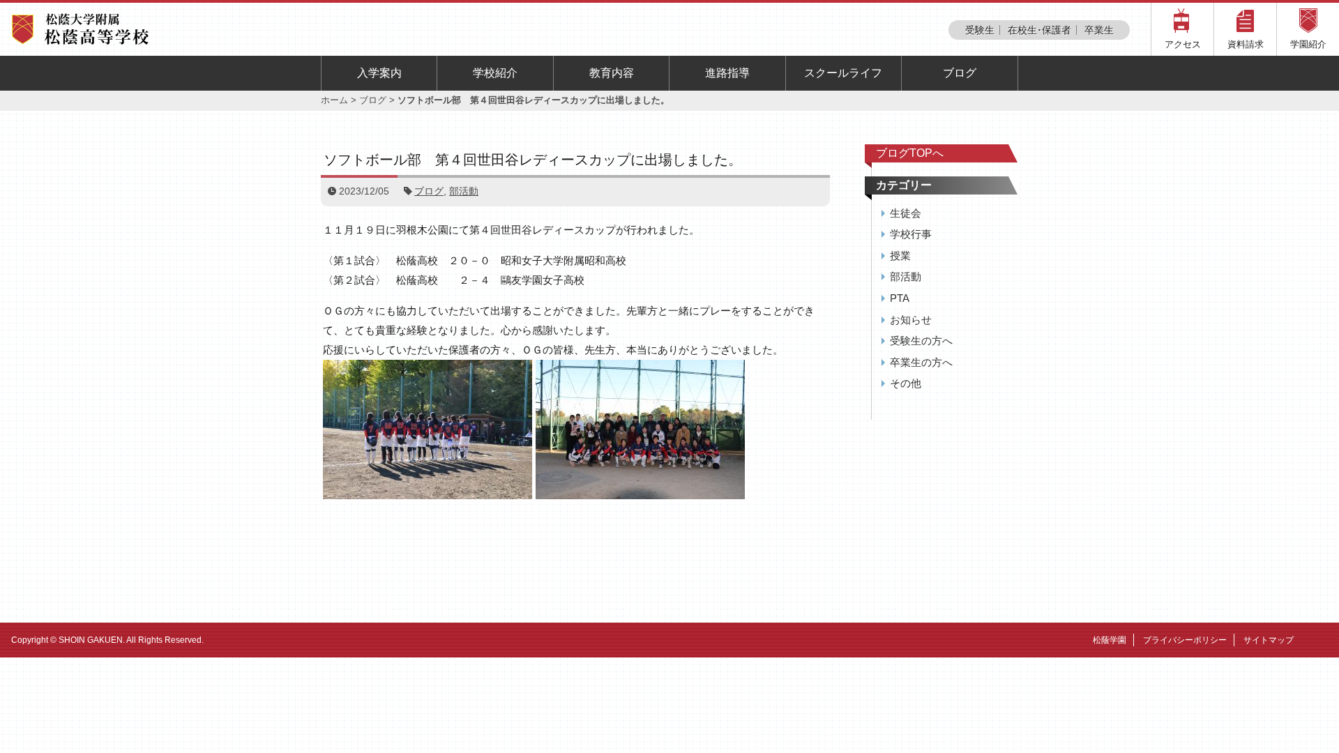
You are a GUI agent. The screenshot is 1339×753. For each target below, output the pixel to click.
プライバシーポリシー (1185, 640)
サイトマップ (1268, 640)
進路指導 (727, 73)
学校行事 (911, 234)
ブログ (959, 73)
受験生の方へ (921, 341)
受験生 (979, 30)
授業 (900, 255)
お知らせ (911, 320)
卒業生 (1099, 30)
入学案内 (379, 73)
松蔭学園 (1109, 640)
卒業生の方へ (921, 362)
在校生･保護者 (1039, 30)
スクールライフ (843, 73)
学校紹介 (495, 73)
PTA (899, 298)
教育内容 (611, 73)
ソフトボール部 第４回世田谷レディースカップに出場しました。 (533, 159)
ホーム (334, 100)
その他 (905, 383)
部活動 (463, 191)
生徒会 (905, 213)
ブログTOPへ (910, 153)
